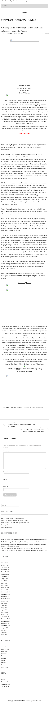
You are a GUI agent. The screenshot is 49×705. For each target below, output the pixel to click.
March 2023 (4, 563)
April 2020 (4, 610)
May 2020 (4, 607)
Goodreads (21, 283)
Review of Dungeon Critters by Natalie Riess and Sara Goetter (21, 424)
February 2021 (5, 587)
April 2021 (4, 583)
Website (7, 364)
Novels (32, 20)
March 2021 (4, 585)
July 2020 (4, 603)
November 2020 (5, 594)
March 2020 (4, 612)
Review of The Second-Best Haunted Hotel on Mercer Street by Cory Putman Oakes (31, 429)
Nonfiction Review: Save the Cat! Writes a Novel (14, 520)
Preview (3, 662)
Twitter (21, 364)
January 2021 (5, 590)
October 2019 (5, 623)
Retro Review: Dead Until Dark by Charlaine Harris (15, 522)
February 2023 (5, 565)
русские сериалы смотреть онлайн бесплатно (14, 544)
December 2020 (5, 592)
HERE (18, 369)
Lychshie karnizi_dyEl (7, 539)
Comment (6, 451)
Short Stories (4, 667)
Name (5, 472)
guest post (13, 407)
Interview (20, 20)
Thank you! (4, 525)
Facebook (14, 364)
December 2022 (5, 569)
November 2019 (5, 621)
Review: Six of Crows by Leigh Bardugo (12, 518)
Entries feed (4, 682)
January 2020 (5, 616)
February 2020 (5, 614)
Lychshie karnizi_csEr (7, 542)
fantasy (8, 407)
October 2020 (5, 596)
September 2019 (5, 625)
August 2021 (4, 578)
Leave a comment (44, 34)
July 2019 (4, 630)
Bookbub (27, 364)
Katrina (20, 34)
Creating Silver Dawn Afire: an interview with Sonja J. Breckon (25, 548)
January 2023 (5, 567)
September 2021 (5, 576)
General (3, 647)
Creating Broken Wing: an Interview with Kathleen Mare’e (31, 539)
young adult (25, 407)
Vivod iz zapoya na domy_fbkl (9, 550)
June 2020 (4, 605)
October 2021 (5, 574)
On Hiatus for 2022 (6, 527)
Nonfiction (4, 656)
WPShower (38, 701)
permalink (40, 407)
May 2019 (4, 634)
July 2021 (4, 581)
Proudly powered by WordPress (16, 701)
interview (19, 407)
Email (5, 479)
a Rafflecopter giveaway (24, 371)
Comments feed (5, 684)
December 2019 (5, 619)
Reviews (3, 665)
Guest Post (7, 20)
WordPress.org (5, 686)
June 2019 (4, 632)
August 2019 (4, 628)
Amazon (28, 283)
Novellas (3, 658)
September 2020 (5, 599)
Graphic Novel (5, 649)
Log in (3, 679)
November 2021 (5, 572)
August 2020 (4, 601)
